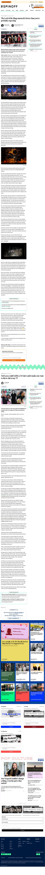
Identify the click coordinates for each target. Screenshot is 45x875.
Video (2, 841)
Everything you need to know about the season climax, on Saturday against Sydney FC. (13, 600)
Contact (19, 841)
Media (11, 846)
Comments (24, 386)
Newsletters (38, 10)
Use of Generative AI (20, 845)
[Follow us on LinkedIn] (10, 854)
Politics (2, 10)
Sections (21, 10)
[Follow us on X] (4, 854)
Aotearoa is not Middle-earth (7, 308)
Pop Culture (8, 10)
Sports (2, 373)
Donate (28, 841)
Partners (2, 846)
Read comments (14, 618)
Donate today (37, 7)
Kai (1, 843)
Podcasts (32, 10)
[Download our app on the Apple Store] (37, 854)
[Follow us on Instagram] (8, 854)
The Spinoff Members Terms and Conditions (15, 857)
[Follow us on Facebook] (2, 854)
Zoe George (6, 382)
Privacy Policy (3, 857)
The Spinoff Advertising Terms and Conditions (33, 857)
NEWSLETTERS (22, 803)
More (27, 10)
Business (11, 848)
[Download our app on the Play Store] (39, 854)
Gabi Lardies (6, 24)
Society (11, 841)
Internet (2, 844)
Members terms (29, 843)
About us (19, 843)
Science (2, 848)
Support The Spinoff (6, 2)
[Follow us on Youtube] (6, 854)
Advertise (24, 841)
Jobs (23, 843)
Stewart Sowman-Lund (19, 24)
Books (17, 10)
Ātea (13, 10)
